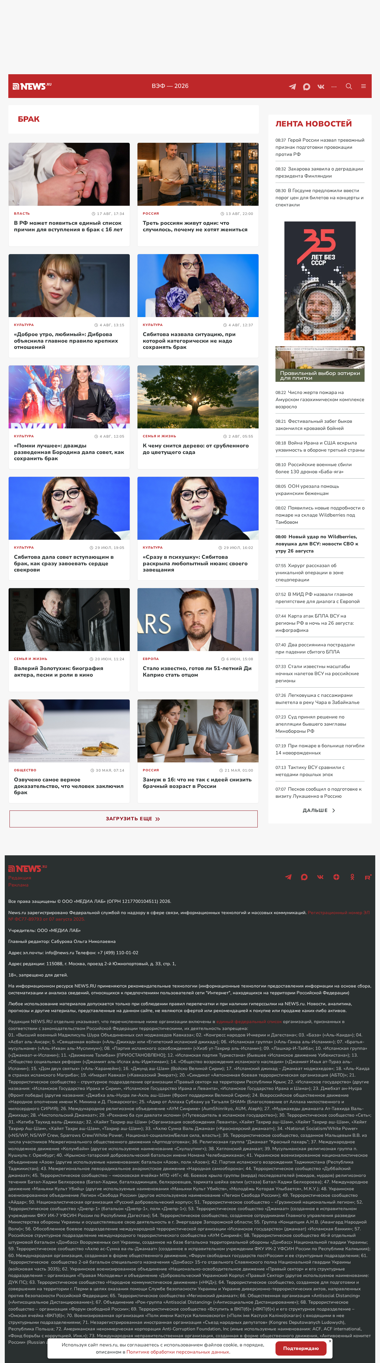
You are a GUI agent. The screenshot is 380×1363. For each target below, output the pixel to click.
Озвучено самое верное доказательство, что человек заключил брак (69, 786)
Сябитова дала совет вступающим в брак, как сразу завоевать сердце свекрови (64, 563)
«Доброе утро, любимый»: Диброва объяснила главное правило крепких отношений (66, 341)
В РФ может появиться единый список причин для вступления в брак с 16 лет (68, 226)
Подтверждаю (301, 1348)
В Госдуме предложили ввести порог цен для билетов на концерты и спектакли (320, 197)
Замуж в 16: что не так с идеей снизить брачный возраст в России (197, 783)
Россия (151, 213)
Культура (24, 325)
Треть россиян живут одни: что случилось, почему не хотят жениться (195, 226)
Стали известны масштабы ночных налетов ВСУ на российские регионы (317, 673)
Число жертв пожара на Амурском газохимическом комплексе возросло (320, 399)
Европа (151, 659)
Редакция (19, 878)
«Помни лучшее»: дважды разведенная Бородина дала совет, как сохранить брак (69, 452)
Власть (22, 213)
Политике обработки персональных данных (177, 1352)
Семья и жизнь (159, 436)
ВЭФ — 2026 (170, 86)
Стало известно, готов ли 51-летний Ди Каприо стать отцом (197, 671)
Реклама (18, 885)
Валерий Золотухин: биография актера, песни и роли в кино (58, 671)
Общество (25, 770)
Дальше (315, 810)
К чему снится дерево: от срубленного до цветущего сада (196, 449)
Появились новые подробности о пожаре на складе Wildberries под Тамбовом (320, 515)
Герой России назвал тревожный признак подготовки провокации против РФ (320, 147)
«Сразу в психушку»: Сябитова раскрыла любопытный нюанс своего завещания (195, 563)
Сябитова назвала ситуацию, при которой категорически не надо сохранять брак (189, 341)
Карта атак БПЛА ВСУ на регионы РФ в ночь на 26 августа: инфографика (315, 623)
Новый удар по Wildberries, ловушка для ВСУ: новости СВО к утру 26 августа (317, 544)
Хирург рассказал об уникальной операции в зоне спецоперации (309, 572)
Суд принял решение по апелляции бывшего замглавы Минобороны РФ (311, 724)
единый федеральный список (249, 1022)
